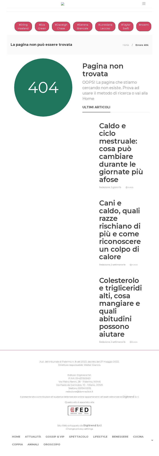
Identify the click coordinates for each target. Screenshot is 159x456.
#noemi (144, 24)
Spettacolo (78, 436)
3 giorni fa (116, 187)
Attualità (33, 436)
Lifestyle (100, 436)
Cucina (138, 436)
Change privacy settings (79, 428)
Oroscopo (51, 444)
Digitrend (128, 396)
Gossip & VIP (55, 436)
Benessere (120, 436)
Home (126, 45)
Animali (33, 444)
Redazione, (105, 187)
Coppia (17, 444)
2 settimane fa (118, 264)
